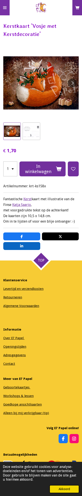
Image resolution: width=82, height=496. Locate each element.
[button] (12, 131)
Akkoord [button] (64, 489)
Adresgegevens (14, 355)
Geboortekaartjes (16, 387)
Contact (9, 364)
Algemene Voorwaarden (21, 306)
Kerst (27, 199)
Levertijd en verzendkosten (23, 289)
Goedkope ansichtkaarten (22, 404)
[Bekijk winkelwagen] (77, 7)
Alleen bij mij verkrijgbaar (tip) (26, 413)
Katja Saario (21, 205)
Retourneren (12, 297)
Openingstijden (14, 347)
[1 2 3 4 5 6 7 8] (10, 168)
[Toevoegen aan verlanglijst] (73, 168)
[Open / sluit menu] (5, 7)
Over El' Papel (13, 338)
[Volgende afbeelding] (72, 83)
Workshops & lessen (18, 396)
